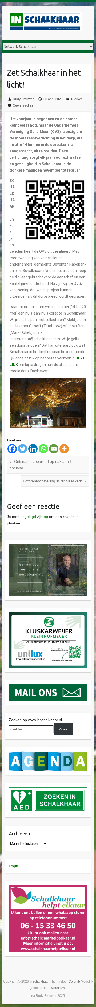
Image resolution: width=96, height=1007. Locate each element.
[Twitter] (22, 448)
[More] (64, 448)
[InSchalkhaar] (45, 22)
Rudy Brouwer (23, 99)
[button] (48, 570)
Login (13, 866)
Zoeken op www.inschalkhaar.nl (35, 720)
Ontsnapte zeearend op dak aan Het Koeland (42, 464)
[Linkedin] (33, 448)
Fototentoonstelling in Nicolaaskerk (55, 481)
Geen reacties (23, 105)
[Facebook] (12, 448)
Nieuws (76, 99)
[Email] (53, 448)
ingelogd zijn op (35, 516)
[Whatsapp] (43, 448)
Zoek (63, 729)
